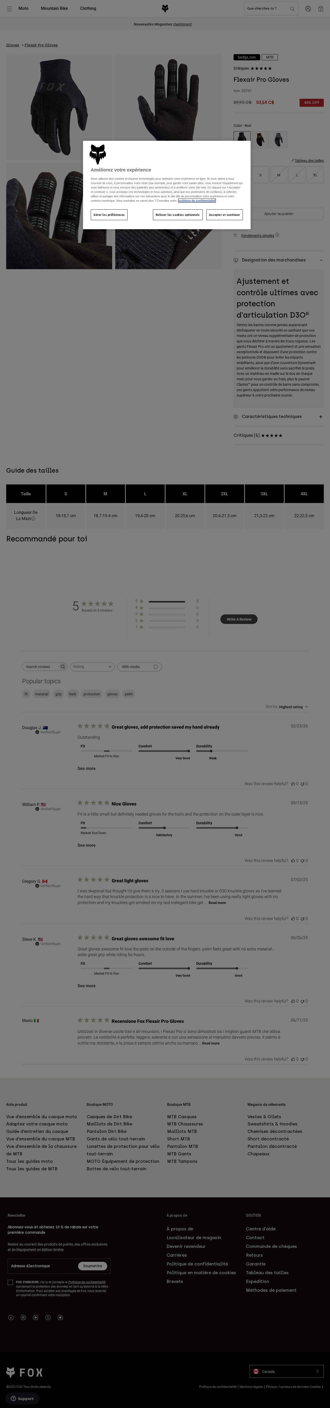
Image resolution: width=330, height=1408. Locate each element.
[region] (167, 185)
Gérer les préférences (109, 215)
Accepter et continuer (224, 215)
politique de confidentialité (197, 200)
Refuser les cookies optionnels (178, 215)
